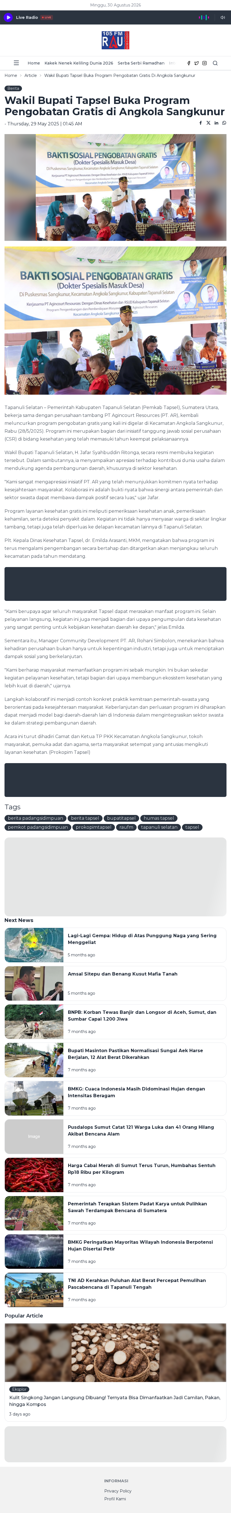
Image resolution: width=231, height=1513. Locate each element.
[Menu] (16, 62)
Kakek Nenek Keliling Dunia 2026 (79, 63)
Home (34, 63)
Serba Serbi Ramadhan (141, 63)
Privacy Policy (118, 1491)
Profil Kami (115, 1498)
